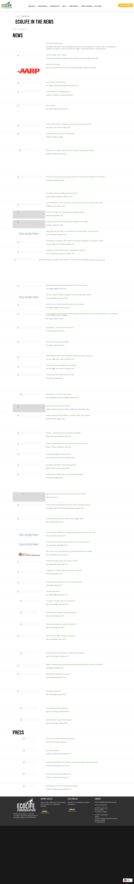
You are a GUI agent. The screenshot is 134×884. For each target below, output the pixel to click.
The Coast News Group (54, 43)
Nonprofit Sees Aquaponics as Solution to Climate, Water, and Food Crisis (72, 231)
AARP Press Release (53, 64)
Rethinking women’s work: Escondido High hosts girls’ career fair (69, 356)
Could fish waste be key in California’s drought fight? (65, 519)
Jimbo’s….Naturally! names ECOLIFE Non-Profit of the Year (67, 444)
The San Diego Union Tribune (56, 55)
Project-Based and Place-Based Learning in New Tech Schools (68, 415)
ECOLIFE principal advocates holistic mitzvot (62, 561)
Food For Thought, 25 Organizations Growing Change (65, 212)
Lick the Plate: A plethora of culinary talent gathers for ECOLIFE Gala (70, 532)
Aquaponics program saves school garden (61, 465)
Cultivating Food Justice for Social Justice (60, 133)
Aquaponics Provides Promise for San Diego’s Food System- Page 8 (70, 150)
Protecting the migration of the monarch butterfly (64, 582)
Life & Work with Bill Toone (56, 82)
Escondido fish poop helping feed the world (61, 193)
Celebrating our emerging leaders (58, 92)
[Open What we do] (36, 6)
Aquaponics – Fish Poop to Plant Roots (60, 327)
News (14, 29)
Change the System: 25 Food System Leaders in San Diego (67, 222)
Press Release (22, 29)
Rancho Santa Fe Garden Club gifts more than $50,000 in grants (69, 295)
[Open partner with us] (60, 6)
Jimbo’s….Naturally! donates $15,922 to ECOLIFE (63, 433)
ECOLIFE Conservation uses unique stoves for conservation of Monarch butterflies (75, 177)
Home (18, 16)
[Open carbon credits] (78, 6)
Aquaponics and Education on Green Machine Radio (64, 474)
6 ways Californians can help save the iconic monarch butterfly (68, 124)
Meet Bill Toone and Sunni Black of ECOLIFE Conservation (66, 285)
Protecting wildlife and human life (58, 454)
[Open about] (66, 6)
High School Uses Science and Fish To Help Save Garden (66, 494)
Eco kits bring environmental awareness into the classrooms (68, 542)
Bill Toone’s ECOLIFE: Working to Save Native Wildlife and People (69, 551)
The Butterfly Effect (53, 591)
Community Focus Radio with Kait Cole (60, 375)
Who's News (50, 105)
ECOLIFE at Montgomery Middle (57, 342)
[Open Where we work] (47, 6)
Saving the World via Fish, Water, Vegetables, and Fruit (65, 250)
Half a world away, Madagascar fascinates (61, 365)
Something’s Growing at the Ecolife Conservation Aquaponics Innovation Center (75, 241)
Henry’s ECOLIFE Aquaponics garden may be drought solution (68, 505)
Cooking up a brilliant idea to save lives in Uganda (64, 570)
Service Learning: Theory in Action (58, 406)
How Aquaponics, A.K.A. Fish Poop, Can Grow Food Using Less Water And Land (74, 203)
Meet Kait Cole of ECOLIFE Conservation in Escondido (65, 304)
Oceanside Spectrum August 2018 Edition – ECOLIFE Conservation (62, 260)
